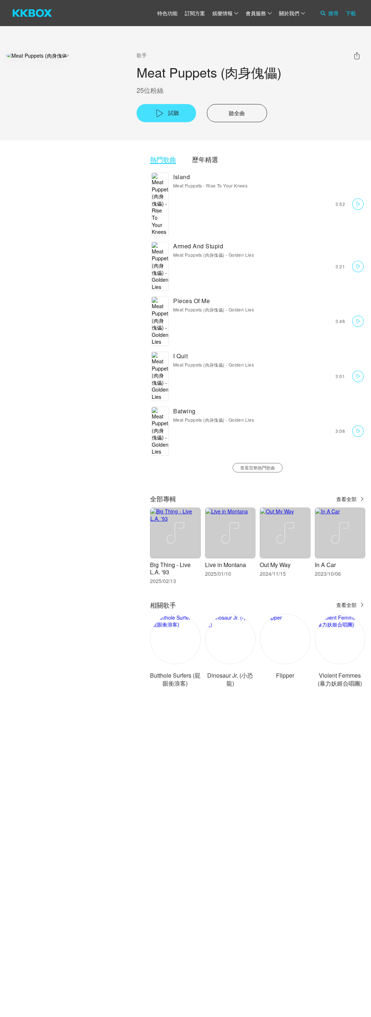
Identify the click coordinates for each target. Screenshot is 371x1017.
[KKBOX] (32, 13)
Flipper (285, 675)
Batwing (184, 411)
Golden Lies (241, 255)
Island (181, 177)
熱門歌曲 (163, 159)
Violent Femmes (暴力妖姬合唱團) (340, 679)
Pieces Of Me (191, 301)
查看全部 (346, 499)
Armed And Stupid (198, 246)
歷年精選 (205, 159)
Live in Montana (225, 565)
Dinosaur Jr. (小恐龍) (230, 679)
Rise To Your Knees (226, 185)
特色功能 (167, 13)
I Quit (180, 356)
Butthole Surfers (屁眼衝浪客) (175, 679)
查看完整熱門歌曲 (257, 467)
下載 (351, 13)
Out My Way (275, 565)
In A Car (325, 565)
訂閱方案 (195, 13)
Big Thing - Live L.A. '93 (170, 568)
